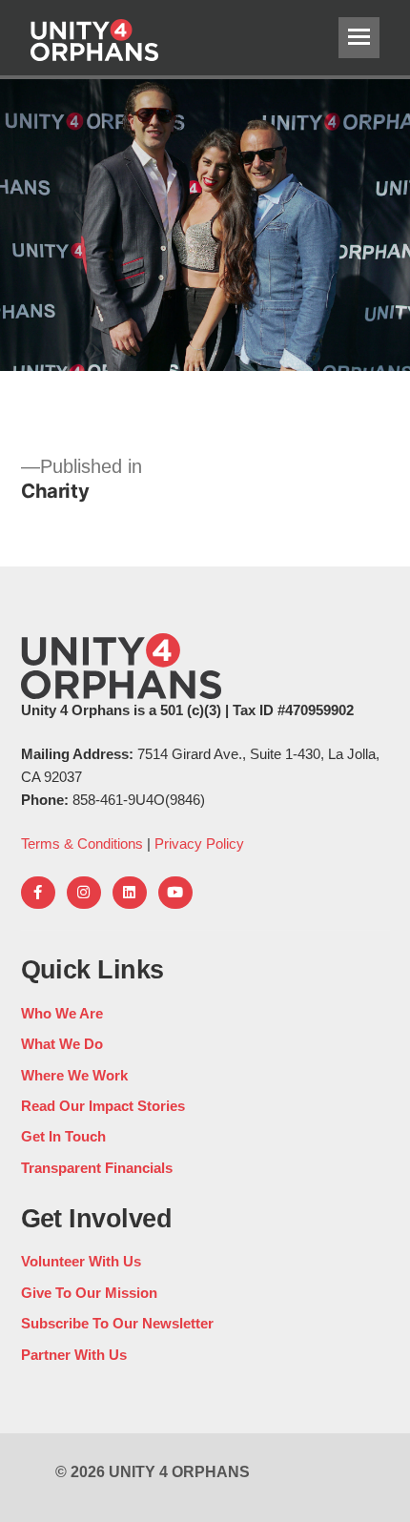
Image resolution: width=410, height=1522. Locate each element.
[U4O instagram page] (84, 892)
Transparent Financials (97, 1168)
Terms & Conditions (82, 843)
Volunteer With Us (81, 1261)
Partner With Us (74, 1355)
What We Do (62, 1044)
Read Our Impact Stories (103, 1106)
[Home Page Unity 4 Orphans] (150, 38)
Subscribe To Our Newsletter (117, 1323)
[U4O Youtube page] (175, 892)
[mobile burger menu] (358, 37)
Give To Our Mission (89, 1293)
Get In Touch (63, 1136)
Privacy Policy (199, 843)
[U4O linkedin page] (130, 892)
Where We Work (74, 1075)
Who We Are (62, 1013)
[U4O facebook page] (38, 892)
